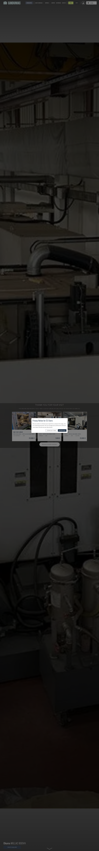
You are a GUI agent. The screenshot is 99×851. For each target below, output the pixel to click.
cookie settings (51, 430)
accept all (62, 430)
